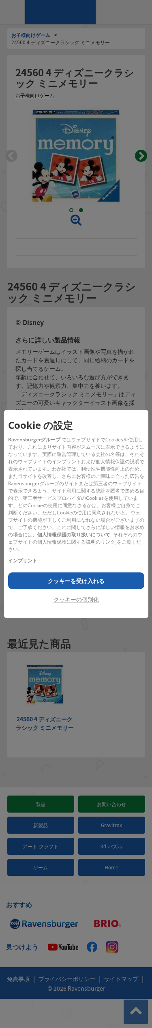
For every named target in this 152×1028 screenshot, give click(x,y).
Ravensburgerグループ (34, 439)
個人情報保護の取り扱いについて (73, 534)
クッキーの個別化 (76, 599)
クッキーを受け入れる (76, 581)
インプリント (22, 560)
